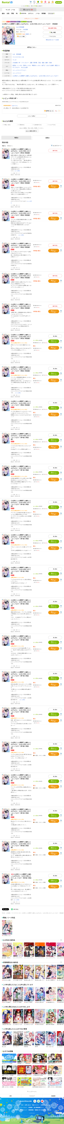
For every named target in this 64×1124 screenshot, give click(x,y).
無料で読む (55, 150)
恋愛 (31, 62)
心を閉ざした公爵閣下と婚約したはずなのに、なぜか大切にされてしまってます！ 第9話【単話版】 (21, 403)
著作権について (23, 1110)
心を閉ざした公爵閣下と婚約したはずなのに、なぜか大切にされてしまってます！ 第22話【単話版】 (21, 844)
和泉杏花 (26, 1046)
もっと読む (17, 170)
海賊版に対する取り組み (40, 1110)
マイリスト (53, 36)
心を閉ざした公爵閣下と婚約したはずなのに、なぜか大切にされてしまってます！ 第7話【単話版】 (21, 336)
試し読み (55, 336)
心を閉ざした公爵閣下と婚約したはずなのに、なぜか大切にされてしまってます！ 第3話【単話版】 (21, 213)
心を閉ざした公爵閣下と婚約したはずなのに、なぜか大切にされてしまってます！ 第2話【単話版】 (21, 181)
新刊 (11, 1096)
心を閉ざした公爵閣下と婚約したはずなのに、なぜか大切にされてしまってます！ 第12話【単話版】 (21, 503)
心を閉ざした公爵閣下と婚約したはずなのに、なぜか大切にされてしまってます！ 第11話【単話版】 (21, 469)
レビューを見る (31, 116)
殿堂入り (57, 65)
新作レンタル (27, 65)
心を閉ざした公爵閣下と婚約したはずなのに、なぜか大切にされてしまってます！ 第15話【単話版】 (21, 603)
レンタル (19, 65)
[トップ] (6, 2)
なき (17, 27)
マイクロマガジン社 (18, 57)
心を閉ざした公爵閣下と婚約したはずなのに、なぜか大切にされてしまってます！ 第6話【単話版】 (21, 306)
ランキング (32, 1096)
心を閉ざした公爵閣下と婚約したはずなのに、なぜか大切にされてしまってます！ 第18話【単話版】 (21, 711)
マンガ (14, 60)
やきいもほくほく (50, 1046)
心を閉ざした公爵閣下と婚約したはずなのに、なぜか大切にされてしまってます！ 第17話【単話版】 (21, 675)
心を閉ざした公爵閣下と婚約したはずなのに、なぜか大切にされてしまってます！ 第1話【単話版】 (21, 151)
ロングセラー (16, 67)
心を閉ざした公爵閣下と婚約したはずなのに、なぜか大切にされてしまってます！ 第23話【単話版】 (21, 877)
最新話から (10, 145)
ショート (28, 10)
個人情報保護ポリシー (39, 1107)
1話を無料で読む (52, 28)
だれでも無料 (50, 65)
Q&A (22, 1105)
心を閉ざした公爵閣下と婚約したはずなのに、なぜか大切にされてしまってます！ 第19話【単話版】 (21, 745)
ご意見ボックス (43, 1105)
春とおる (4, 1046)
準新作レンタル (36, 65)
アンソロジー (16, 1046)
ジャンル (50, 13)
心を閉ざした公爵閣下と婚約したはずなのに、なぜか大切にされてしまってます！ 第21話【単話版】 (21, 812)
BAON (36, 1046)
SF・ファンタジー (24, 62)
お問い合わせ (28, 1105)
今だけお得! (24, 67)
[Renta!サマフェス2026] (11, 2)
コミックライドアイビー (19, 70)
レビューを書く (22, 36)
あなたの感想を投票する (31, 131)
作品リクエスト (35, 1105)
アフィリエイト (23, 1107)
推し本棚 (53, 32)
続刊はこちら (31, 47)
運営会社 (49, 1110)
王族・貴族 (41, 62)
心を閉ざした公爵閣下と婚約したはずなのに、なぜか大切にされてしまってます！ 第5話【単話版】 (21, 275)
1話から (4, 145)
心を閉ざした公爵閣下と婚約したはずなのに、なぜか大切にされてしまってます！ (36, 76)
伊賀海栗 (21, 27)
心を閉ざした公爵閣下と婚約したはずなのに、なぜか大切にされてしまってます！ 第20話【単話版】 (21, 777)
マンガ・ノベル (10, 10)
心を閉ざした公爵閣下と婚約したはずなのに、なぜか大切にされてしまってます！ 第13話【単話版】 (21, 537)
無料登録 (59, 2)
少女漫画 (25, 29)
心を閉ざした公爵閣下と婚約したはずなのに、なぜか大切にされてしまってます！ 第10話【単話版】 (21, 436)
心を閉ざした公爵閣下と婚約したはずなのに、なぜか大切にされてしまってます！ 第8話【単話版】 (21, 369)
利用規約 (30, 1107)
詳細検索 (53, 1096)
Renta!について (12, 1105)
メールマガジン (52, 1105)
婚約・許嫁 (48, 62)
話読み (14, 65)
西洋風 (35, 62)
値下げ (43, 65)
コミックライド (17, 73)
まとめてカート (57, 145)
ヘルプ (18, 1105)
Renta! (3, 913)
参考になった (50, 111)
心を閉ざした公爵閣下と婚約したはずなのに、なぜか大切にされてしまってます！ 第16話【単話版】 (21, 639)
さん (15, 105)
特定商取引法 (16, 1110)
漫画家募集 (31, 1110)
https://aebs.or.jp (14, 1121)
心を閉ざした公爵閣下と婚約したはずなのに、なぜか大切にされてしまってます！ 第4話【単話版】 (21, 245)
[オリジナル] (23, 13)
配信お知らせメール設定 (52, 40)
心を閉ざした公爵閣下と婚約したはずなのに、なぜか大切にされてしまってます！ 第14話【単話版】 (21, 570)
